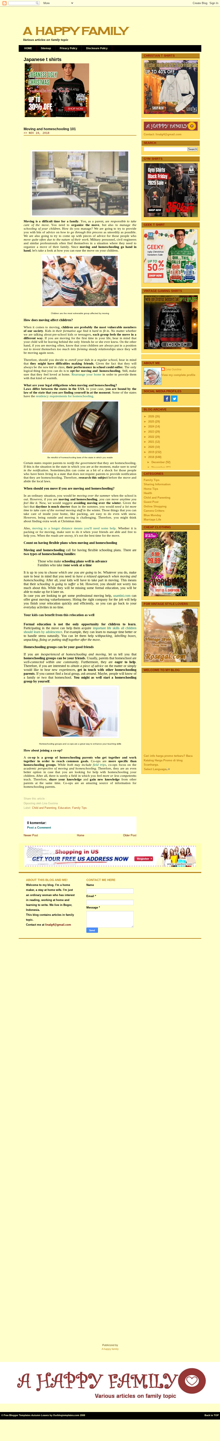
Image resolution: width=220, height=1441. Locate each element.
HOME (28, 48)
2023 (151, 431)
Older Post (129, 835)
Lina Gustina (173, 369)
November (158, 467)
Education (64, 807)
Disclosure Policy (97, 48)
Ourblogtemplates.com (66, 1415)
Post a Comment (39, 827)
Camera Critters (154, 510)
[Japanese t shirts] (57, 117)
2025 (151, 421)
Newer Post (31, 835)
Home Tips (151, 488)
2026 (151, 416)
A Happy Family (75, 30)
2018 (151, 457)
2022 (151, 436)
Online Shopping (155, 506)
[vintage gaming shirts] (171, 348)
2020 (151, 447)
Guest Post (151, 502)
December (158, 462)
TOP (216, 1415)
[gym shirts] (171, 216)
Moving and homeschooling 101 (50, 129)
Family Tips (79, 807)
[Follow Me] (174, 400)
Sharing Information (157, 484)
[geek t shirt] (171, 282)
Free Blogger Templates (17, 1415)
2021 (151, 441)
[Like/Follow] (167, 400)
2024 (151, 426)
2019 (151, 452)
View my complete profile (178, 375)
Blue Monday (152, 515)
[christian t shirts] (171, 113)
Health (148, 493)
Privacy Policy (68, 48)
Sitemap (46, 48)
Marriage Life (152, 519)
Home (80, 835)
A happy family (110, 1349)
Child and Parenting (44, 807)
